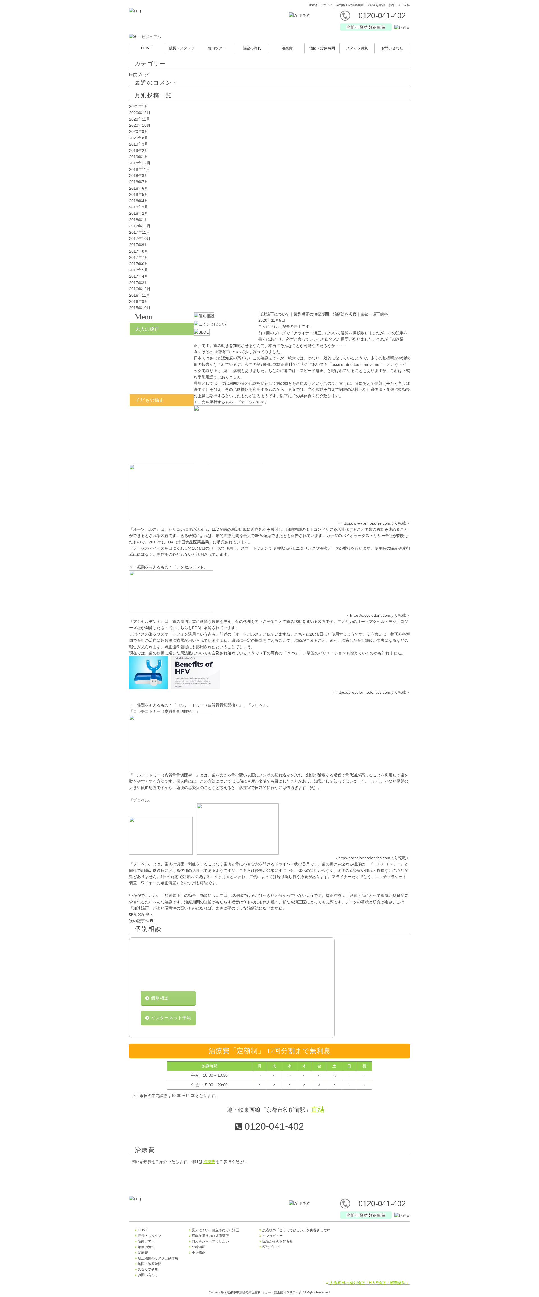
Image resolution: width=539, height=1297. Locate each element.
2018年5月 (138, 194)
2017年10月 (139, 238)
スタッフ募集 (357, 48)
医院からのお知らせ (277, 1241)
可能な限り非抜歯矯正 (161, 358)
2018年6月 (138, 188)
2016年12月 (139, 289)
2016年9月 (138, 301)
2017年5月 (138, 270)
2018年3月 (138, 207)
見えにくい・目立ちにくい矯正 (215, 1230)
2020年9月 (138, 131)
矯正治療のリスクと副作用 (158, 1258)
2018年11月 (139, 169)
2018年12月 (139, 163)
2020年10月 (139, 125)
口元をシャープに (161, 372)
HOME (146, 48)
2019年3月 (138, 144)
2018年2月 (138, 213)
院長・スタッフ (182, 48)
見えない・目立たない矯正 (161, 344)
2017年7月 (138, 257)
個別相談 (160, 998)
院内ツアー (217, 48)
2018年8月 (138, 175)
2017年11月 (139, 232)
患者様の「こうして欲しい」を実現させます (296, 1230)
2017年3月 (138, 282)
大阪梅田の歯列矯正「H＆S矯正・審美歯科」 (369, 1282)
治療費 (287, 48)
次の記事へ (139, 921)
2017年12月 (139, 226)
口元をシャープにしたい (210, 1241)
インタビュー (272, 1236)
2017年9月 (138, 244)
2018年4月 (138, 201)
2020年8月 (138, 138)
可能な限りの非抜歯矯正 (210, 1236)
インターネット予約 (171, 1017)
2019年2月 (138, 150)
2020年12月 (139, 112)
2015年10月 (139, 307)
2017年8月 (138, 251)
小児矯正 (161, 415)
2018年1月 (138, 219)
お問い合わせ (392, 48)
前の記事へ (143, 914)
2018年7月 (138, 182)
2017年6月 (138, 264)
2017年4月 (138, 276)
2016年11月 (139, 295)
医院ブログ (139, 74)
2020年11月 (139, 119)
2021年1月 (138, 106)
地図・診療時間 (322, 48)
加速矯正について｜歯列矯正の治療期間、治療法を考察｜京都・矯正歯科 (323, 314)
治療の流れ (252, 48)
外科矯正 (161, 386)
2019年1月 (138, 157)
